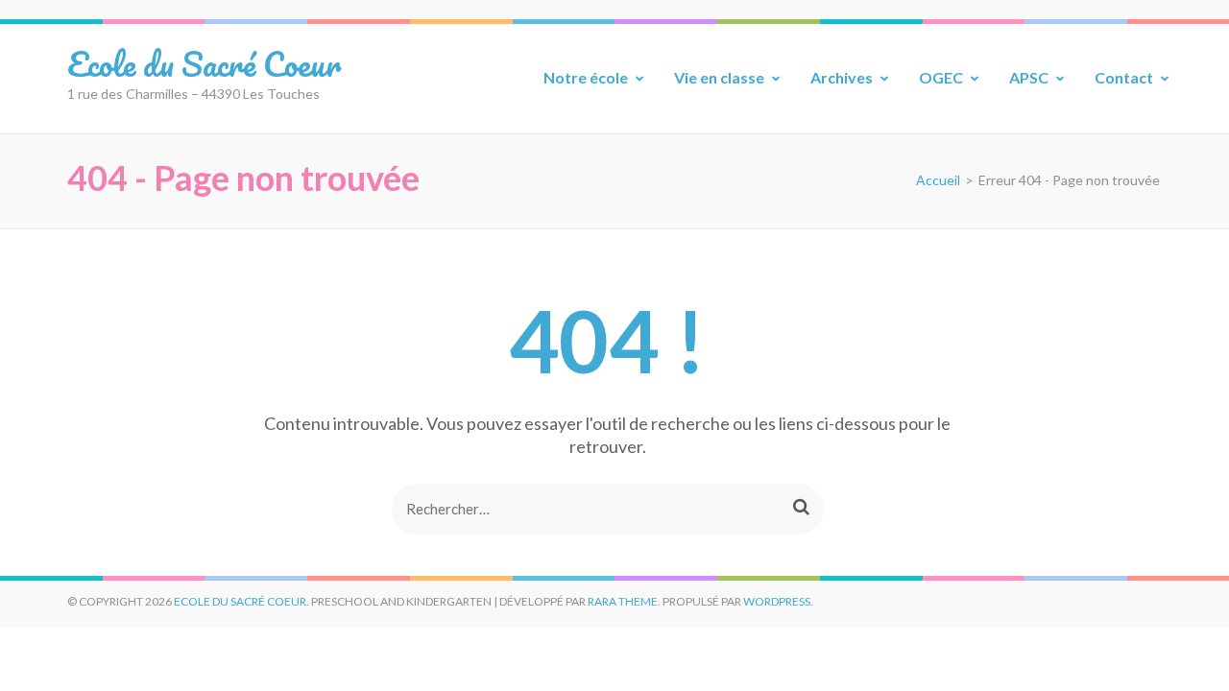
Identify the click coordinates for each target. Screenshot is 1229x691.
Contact (1124, 77)
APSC (1028, 77)
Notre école (585, 77)
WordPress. (778, 601)
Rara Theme (623, 601)
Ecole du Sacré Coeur (204, 63)
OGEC (941, 77)
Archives (841, 77)
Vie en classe (719, 77)
